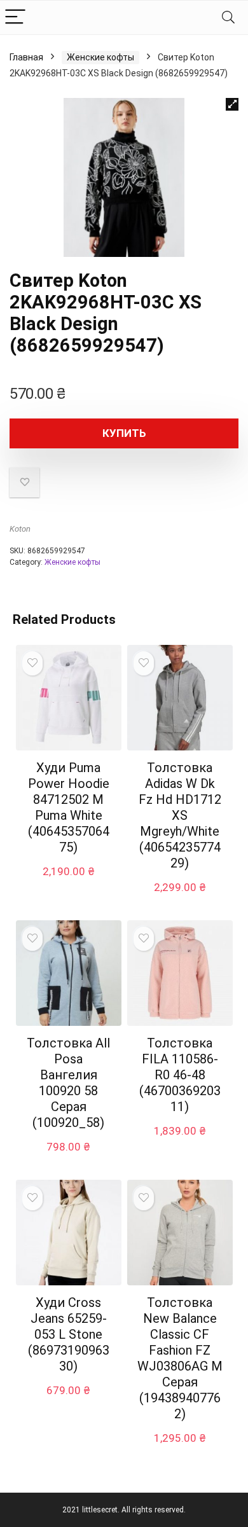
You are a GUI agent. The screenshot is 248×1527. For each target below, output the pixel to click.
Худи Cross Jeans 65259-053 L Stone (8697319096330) (68, 1334)
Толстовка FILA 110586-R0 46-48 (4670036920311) (180, 1074)
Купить (124, 433)
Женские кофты (100, 57)
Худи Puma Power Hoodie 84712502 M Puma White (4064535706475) (68, 807)
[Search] (228, 17)
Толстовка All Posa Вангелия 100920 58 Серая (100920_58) (68, 1082)
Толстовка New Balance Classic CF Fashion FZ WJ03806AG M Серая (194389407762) (180, 1358)
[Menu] (15, 17)
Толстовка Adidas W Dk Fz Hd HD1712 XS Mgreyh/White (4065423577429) (180, 815)
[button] (232, 104)
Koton (20, 529)
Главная (26, 57)
